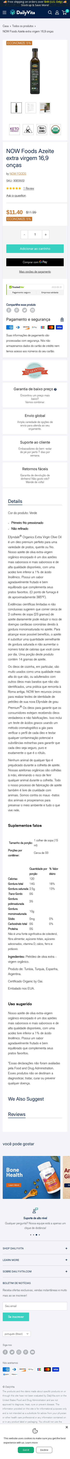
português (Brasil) (14, 1333)
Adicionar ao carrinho (35, 248)
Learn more (31, 1442)
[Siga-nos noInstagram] (18, 1352)
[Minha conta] (57, 12)
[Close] (67, 1427)
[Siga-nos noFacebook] (5, 1352)
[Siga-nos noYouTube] (32, 1352)
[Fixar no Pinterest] (16, 310)
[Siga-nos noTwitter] (12, 1352)
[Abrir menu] (4, 12)
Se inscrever (16, 1317)
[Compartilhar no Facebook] (8, 310)
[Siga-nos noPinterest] (25, 1352)
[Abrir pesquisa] (50, 12)
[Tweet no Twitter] (24, 310)
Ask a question (16, 195)
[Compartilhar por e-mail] (32, 310)
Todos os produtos (22, 26)
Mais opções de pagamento (35, 271)
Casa (6, 26)
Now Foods (18, 173)
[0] (64, 12)
